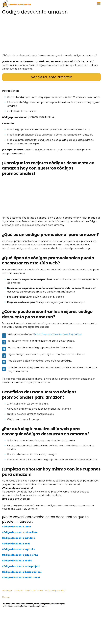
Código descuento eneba (17, 560)
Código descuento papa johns (20, 554)
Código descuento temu (16, 526)
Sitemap (6, 597)
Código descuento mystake (18, 549)
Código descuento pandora (18, 538)
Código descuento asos (16, 543)
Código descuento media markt (21, 577)
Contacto (18, 590)
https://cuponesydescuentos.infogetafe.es (58, 334)
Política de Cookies (34, 590)
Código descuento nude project (21, 566)
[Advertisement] (51, 33)
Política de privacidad (55, 590)
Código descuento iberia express (22, 572)
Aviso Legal (7, 590)
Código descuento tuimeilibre (20, 532)
